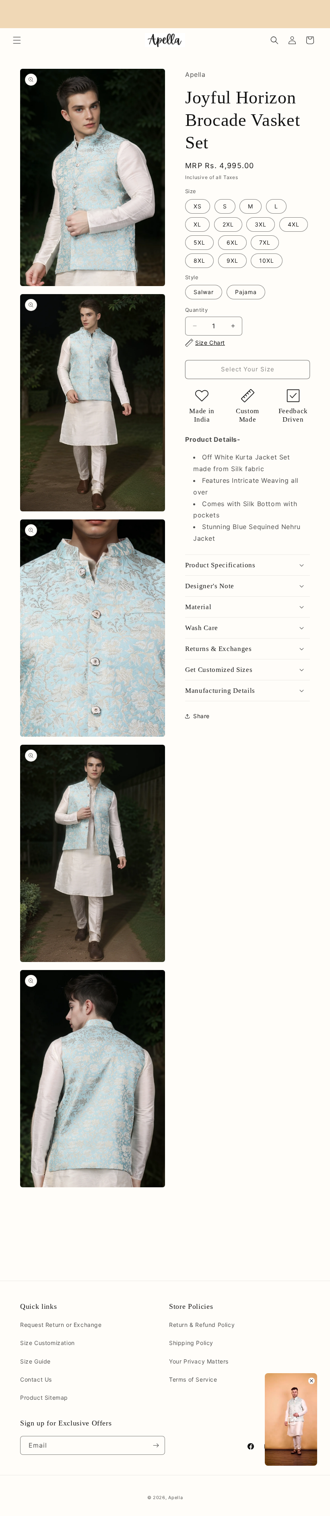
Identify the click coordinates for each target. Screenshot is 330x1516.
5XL (199, 242)
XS (198, 206)
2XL (228, 224)
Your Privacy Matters (199, 1361)
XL (197, 224)
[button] (17, 40)
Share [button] (201, 716)
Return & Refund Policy (202, 1324)
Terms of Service (193, 1379)
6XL (232, 242)
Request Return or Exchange (61, 1324)
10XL (266, 260)
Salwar (204, 291)
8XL (199, 260)
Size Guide (35, 1361)
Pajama (246, 291)
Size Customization (47, 1342)
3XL (260, 224)
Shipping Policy (191, 1342)
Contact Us (36, 1379)
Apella (175, 1497)
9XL (232, 260)
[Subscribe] (156, 1445)
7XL (264, 242)
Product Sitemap (44, 1397)
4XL (293, 224)
